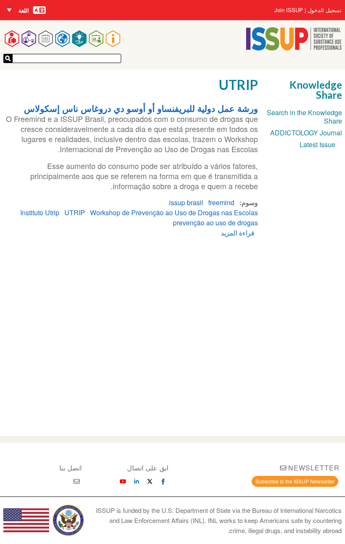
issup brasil (186, 202)
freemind (221, 202)
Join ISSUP (288, 10)
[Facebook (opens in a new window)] (163, 481)
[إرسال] (8, 58)
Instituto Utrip (39, 212)
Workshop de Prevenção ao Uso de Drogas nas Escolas (174, 212)
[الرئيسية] (294, 48)
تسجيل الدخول (325, 10)
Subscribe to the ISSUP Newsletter (294, 481)
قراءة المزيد (238, 233)
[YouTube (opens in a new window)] (123, 481)
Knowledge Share (315, 90)
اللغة (24, 10)
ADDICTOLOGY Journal (306, 132)
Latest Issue (317, 144)
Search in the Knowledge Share (304, 117)
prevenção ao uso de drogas (215, 222)
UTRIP (74, 212)
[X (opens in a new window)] (150, 481)
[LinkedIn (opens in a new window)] (136, 481)
